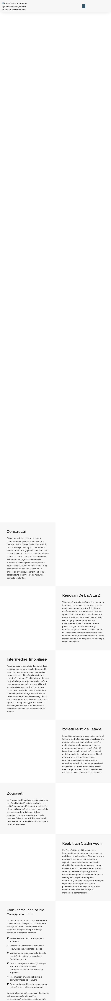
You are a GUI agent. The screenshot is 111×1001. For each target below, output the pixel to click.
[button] (84, 6)
